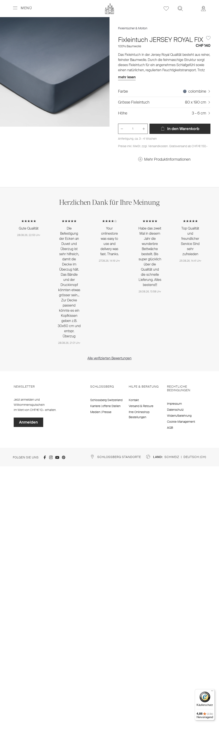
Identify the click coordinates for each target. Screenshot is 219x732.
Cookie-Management (181, 422)
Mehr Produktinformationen (167, 159)
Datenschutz (175, 410)
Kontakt (134, 400)
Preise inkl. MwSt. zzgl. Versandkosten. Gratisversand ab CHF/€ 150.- (162, 146)
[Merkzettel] (166, 8)
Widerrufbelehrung (179, 416)
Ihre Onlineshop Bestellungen (139, 414)
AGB (170, 428)
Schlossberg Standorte (119, 457)
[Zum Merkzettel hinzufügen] (208, 38)
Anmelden (28, 422)
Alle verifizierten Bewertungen (109, 358)
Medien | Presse (100, 412)
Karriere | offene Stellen (105, 406)
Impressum (174, 404)
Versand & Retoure (141, 406)
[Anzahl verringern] (122, 129)
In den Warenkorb (182, 128)
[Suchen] (180, 8)
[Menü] (212, 691)
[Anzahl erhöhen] (143, 129)
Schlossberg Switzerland (106, 400)
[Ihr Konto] (203, 8)
